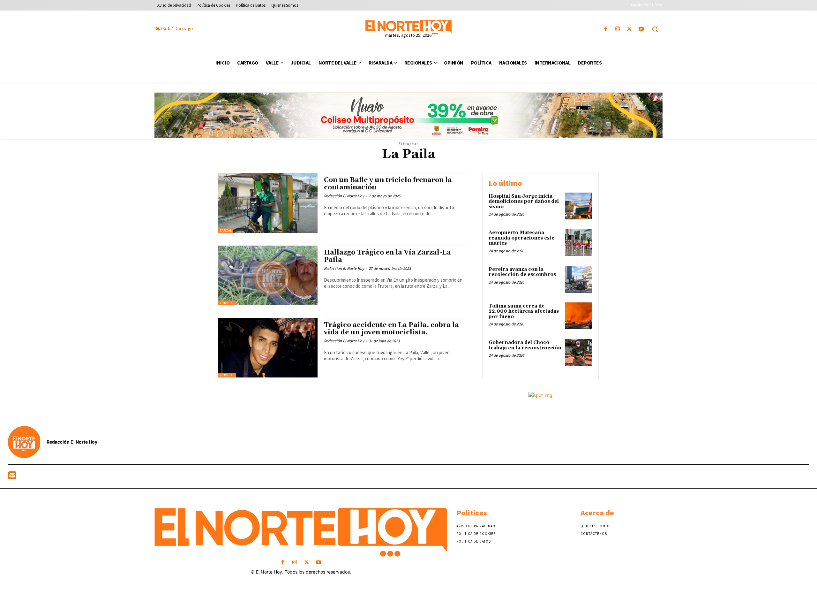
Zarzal (226, 230)
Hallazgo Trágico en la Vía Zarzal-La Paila (387, 256)
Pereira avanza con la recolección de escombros (522, 272)
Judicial (227, 303)
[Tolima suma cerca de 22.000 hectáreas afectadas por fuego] (578, 316)
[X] (629, 29)
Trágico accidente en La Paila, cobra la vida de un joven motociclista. (391, 329)
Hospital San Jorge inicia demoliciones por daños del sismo (524, 201)
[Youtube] (641, 29)
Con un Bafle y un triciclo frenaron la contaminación (388, 184)
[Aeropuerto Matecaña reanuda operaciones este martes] (578, 242)
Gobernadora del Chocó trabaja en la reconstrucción (525, 345)
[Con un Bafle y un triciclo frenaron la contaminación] (268, 203)
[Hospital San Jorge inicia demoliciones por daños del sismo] (578, 206)
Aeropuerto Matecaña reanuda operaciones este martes (521, 238)
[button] (655, 29)
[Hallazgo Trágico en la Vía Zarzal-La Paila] (268, 275)
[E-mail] (12, 477)
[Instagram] (617, 29)
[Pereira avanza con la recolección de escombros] (578, 279)
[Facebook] (605, 29)
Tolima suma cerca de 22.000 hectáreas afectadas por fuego (524, 311)
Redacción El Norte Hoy (344, 196)
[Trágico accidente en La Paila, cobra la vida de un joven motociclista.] (268, 348)
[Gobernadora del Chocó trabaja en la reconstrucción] (578, 352)
